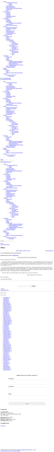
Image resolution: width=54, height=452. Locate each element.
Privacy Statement (22, 449)
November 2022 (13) (7, 348)
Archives (25, 250)
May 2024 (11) (6, 328)
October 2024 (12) (7, 322)
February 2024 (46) (7, 331)
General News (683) (5, 290)
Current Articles (19, 250)
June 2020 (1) (6, 365)
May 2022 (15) (6, 355)
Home (2, 244)
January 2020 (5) (6, 368)
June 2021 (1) (6, 361)
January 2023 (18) (7, 346)
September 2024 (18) (7, 323)
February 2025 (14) (7, 317)
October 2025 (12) (7, 308)
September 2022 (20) (7, 350)
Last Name (11, 386)
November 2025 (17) (7, 307)
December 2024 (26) (7, 320)
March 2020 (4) (6, 366)
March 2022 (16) (6, 357)
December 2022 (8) (7, 347)
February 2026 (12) (7, 304)
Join (27, 403)
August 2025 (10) (6, 311)
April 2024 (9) (6, 329)
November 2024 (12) (7, 321)
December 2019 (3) (7, 369)
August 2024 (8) (6, 324)
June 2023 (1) (6, 340)
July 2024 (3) (6, 325)
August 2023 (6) (6, 338)
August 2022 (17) (6, 351)
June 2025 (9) (6, 313)
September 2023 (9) (7, 337)
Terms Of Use (29, 449)
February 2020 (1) (7, 367)
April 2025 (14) (6, 315)
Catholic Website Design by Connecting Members (10, 450)
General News (15, 255)
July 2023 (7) (6, 339)
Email (10, 394)
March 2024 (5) (6, 330)
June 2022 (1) (6, 354)
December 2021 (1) (7, 359)
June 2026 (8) (6, 299)
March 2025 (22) (6, 316)
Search (28, 250)
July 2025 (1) (6, 312)
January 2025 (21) (7, 318)
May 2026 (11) (6, 300)
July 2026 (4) (6, 298)
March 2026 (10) (6, 303)
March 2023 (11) (6, 343)
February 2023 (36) (7, 344)
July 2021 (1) (6, 360)
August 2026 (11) (6, 297)
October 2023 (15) (7, 335)
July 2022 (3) (6, 352)
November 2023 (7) (7, 334)
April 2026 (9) (6, 302)
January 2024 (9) (6, 332)
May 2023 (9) (6, 341)
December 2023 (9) (7, 333)
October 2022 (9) (6, 349)
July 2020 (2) (6, 364)
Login (2, 159)
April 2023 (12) (6, 342)
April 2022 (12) (6, 356)
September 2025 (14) (7, 309)
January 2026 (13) (7, 305)
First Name (11, 378)
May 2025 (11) (6, 314)
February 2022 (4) (7, 358)
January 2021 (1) (6, 363)
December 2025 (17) (7, 306)
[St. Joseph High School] (6, 78)
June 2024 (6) (6, 326)
